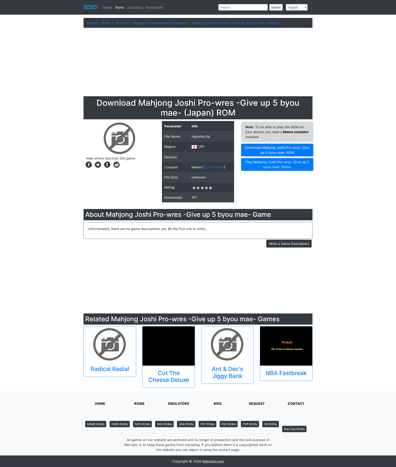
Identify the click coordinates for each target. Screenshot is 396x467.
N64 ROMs (164, 424)
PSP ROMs (250, 424)
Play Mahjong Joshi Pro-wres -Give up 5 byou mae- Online (277, 164)
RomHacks (154, 7)
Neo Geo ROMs (294, 429)
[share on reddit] (115, 164)
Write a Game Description (289, 244)
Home (108, 7)
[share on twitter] (97, 164)
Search (276, 7)
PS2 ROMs (229, 424)
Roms (120, 7)
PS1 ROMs (207, 424)
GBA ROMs (186, 424)
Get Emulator (213, 167)
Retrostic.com (213, 461)
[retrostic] (91, 7)
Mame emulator (296, 132)
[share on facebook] (88, 164)
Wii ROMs (270, 424)
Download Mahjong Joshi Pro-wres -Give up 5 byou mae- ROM (277, 150)
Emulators (135, 7)
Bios (218, 403)
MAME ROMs (95, 424)
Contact (296, 403)
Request (257, 403)
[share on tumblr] (106, 164)
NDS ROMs (142, 424)
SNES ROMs (119, 424)
